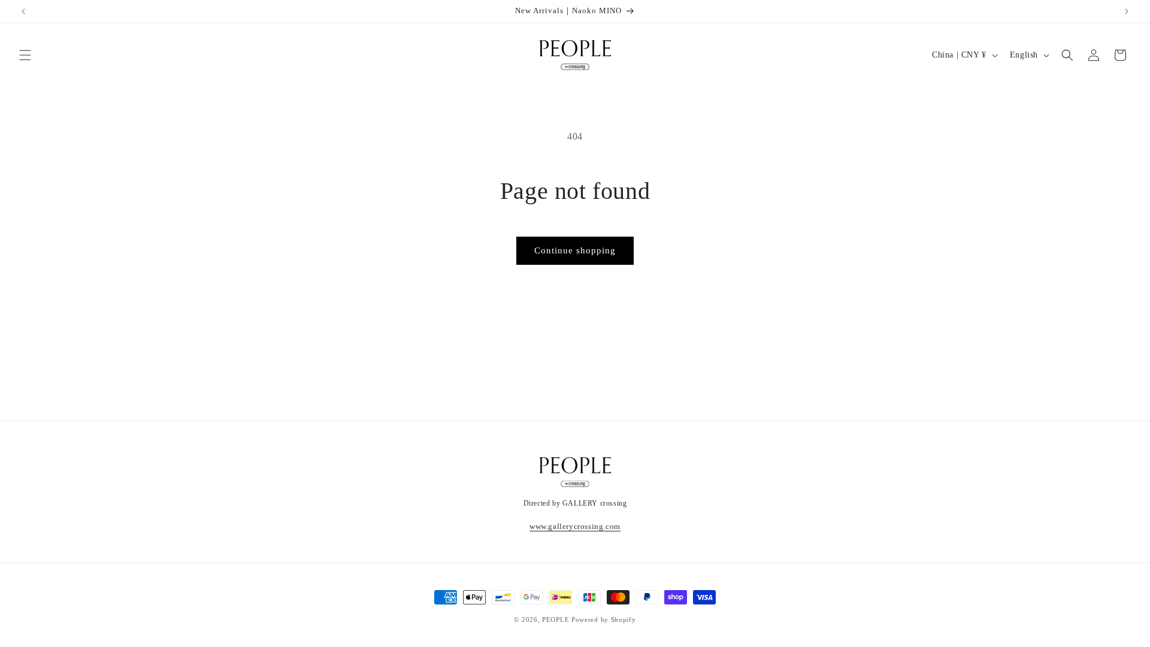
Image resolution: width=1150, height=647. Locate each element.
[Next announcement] (1126, 11)
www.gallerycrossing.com (575, 526)
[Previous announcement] (23, 11)
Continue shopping (575, 250)
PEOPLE (555, 619)
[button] (25, 55)
